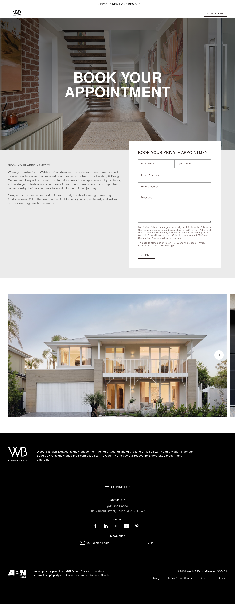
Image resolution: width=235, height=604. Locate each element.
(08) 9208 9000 (117, 506)
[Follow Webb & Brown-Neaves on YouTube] (126, 526)
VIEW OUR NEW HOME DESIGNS (119, 4)
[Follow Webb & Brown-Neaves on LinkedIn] (105, 526)
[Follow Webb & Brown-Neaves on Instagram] (116, 526)
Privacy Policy (198, 229)
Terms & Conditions (180, 578)
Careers (205, 578)
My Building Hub (117, 487)
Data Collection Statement (152, 232)
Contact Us (215, 13)
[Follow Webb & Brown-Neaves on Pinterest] (136, 526)
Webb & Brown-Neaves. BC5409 (207, 571)
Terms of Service (159, 245)
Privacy (155, 578)
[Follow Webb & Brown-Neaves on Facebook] (95, 526)
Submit (146, 255)
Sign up (148, 543)
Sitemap (222, 578)
